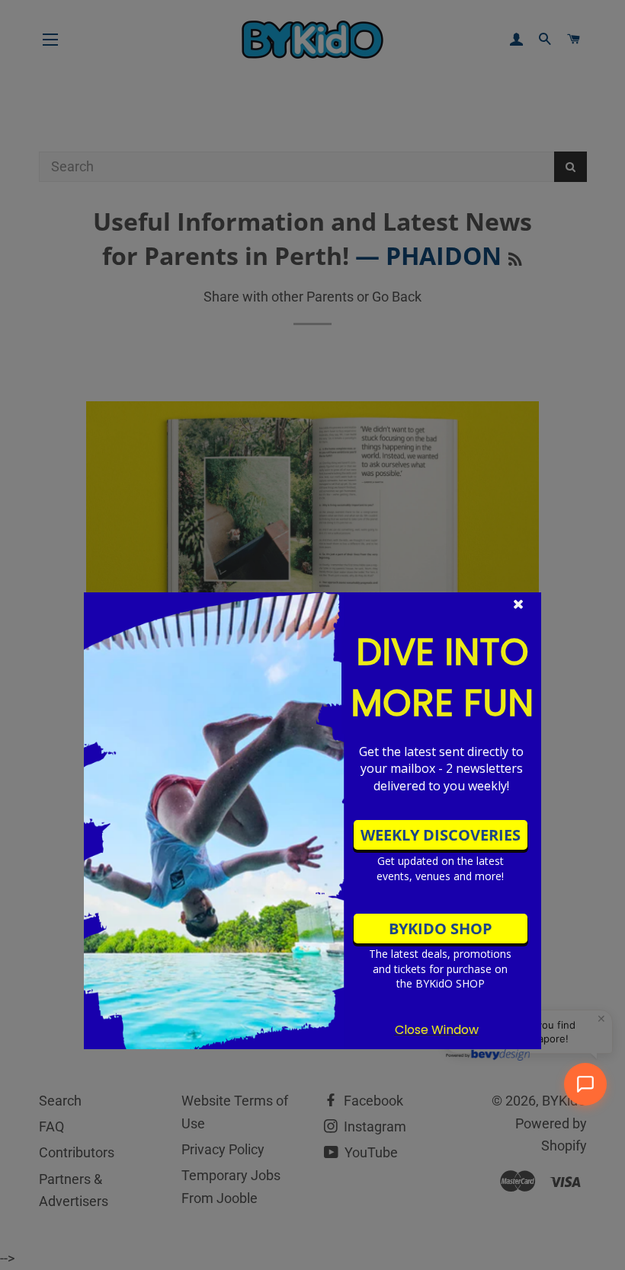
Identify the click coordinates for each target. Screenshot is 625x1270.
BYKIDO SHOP (440, 928)
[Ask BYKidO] (585, 1084)
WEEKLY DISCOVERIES (441, 835)
